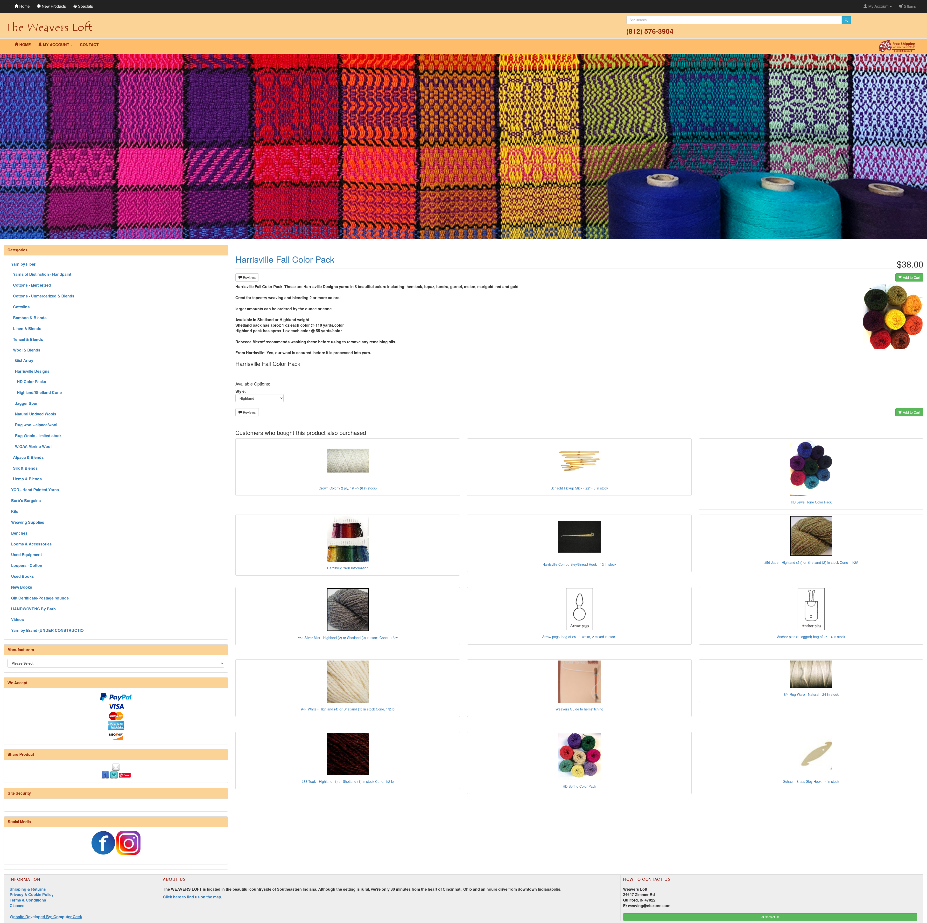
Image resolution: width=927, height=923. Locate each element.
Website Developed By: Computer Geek (46, 916)
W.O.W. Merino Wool (31, 446)
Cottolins (20, 307)
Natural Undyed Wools (33, 414)
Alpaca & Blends (27, 457)
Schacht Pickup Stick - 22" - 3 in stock (579, 488)
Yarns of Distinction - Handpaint (41, 274)
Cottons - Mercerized (31, 285)
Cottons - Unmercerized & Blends (42, 296)
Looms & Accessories (31, 544)
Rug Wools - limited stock (36, 435)
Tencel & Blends (27, 339)
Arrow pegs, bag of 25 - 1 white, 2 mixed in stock (579, 636)
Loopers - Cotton (26, 565)
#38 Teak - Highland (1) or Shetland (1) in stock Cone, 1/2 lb (348, 781)
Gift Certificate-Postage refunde (40, 598)
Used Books (22, 576)
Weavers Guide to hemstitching (579, 709)
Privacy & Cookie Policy (32, 894)
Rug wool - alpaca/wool (34, 424)
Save (127, 775)
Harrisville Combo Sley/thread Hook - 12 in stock (579, 564)
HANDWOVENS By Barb (33, 609)
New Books (21, 587)
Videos (17, 619)
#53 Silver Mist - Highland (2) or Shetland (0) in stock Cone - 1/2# (348, 637)
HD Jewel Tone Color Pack (811, 502)
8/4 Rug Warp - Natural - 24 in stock (811, 694)
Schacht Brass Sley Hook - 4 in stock (811, 781)
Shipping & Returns (28, 889)
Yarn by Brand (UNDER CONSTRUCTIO (47, 630)
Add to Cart (911, 277)
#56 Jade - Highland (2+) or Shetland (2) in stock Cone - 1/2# (811, 562)
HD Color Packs (28, 381)
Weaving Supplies (27, 522)
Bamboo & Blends (29, 317)
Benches (19, 533)
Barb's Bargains (26, 500)
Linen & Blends (26, 328)
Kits (14, 511)
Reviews (249, 277)
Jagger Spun (25, 403)
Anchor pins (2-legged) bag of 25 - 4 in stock (811, 636)
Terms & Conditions (28, 900)
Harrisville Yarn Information (347, 567)
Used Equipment (26, 554)
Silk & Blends (24, 468)
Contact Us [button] (771, 917)
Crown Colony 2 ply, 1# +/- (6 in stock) (348, 488)
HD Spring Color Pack (579, 786)
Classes (17, 905)
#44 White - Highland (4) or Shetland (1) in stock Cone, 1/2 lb (347, 709)
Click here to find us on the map (192, 897)
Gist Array (22, 360)
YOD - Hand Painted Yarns (35, 489)
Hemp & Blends (26, 479)
